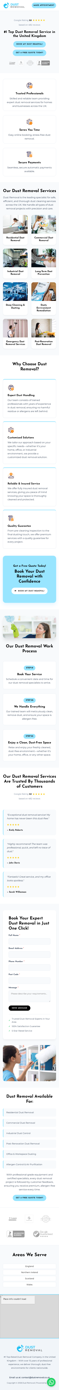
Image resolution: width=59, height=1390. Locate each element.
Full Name (14, 935)
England (29, 1266)
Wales (29, 1284)
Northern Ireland (29, 1272)
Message (13, 988)
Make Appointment (44, 5)
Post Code (14, 974)
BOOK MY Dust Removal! (29, 44)
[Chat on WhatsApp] (51, 1382)
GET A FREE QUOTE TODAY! (29, 53)
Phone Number (16, 961)
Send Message (19, 1008)
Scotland (29, 1278)
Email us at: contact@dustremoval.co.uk (29, 1377)
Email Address (16, 948)
